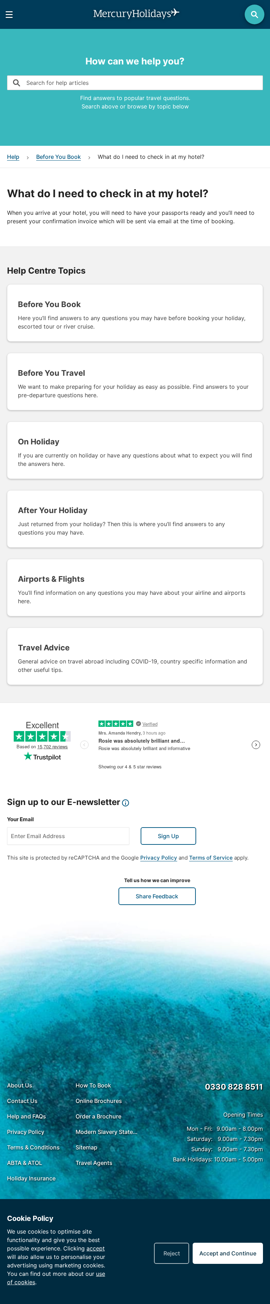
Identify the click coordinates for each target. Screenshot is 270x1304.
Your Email (20, 819)
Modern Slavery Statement (108, 1131)
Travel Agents (94, 1162)
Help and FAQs (26, 1116)
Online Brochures (99, 1100)
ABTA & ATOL (24, 1162)
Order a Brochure (98, 1116)
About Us (19, 1085)
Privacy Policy (158, 857)
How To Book (93, 1085)
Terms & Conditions (33, 1147)
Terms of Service (211, 857)
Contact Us (22, 1100)
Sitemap (86, 1147)
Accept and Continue (227, 1253)
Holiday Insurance (31, 1178)
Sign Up (168, 836)
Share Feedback (157, 896)
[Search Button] (254, 14)
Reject (171, 1253)
